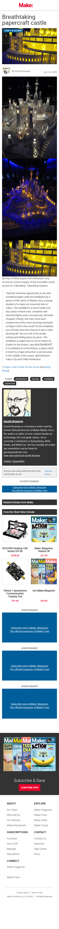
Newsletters (13, 854)
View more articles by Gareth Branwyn (22, 455)
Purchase (12, 838)
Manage (11, 848)
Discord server (48, 472)
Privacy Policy (23, 892)
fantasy (35, 378)
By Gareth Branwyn (21, 71)
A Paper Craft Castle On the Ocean (21, 367)
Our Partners (13, 820)
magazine (43, 809)
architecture (21, 378)
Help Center (40, 848)
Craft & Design (13, 30)
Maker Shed (40, 820)
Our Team (12, 809)
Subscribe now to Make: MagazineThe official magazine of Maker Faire (29, 489)
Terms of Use (36, 892)
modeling (48, 378)
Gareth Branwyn (13, 421)
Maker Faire (40, 815)
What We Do (13, 815)
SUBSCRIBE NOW (29, 787)
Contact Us (40, 838)
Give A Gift (12, 843)
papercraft (10, 383)
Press (37, 854)
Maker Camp (41, 825)
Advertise (39, 843)
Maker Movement (16, 825)
